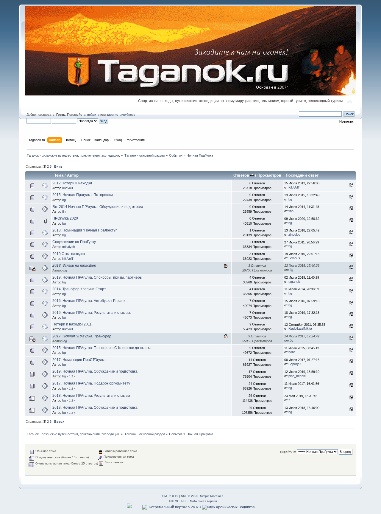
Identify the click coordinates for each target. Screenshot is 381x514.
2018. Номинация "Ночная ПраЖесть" (84, 230)
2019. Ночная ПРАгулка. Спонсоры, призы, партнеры (97, 277)
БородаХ (295, 364)
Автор (73, 175)
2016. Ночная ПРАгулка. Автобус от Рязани (89, 301)
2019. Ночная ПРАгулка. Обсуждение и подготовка (95, 371)
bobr (291, 352)
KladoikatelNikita (300, 328)
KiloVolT (68, 188)
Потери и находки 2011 (72, 324)
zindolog (294, 234)
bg (64, 200)
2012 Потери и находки (72, 183)
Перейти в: (288, 451)
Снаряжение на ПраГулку (74, 242)
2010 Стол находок (68, 254)
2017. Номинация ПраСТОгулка (79, 360)
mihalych (68, 246)
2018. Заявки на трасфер (74, 265)
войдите (93, 114)
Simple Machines (211, 496)
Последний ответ (302, 175)
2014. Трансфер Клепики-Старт (79, 289)
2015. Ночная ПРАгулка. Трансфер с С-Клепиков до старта (102, 348)
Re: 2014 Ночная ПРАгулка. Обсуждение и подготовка (97, 207)
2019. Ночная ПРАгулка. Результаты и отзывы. (91, 313)
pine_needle (297, 376)
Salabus (294, 258)
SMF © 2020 (189, 496)
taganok (294, 281)
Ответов (241, 175)
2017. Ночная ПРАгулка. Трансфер (81, 336)
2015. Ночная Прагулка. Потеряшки (82, 195)
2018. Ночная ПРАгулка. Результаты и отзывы (91, 395)
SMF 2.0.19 (170, 496)
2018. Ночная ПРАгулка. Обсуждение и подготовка (95, 407)
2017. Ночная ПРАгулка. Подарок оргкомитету (91, 383)
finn (64, 211)
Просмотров (269, 175)
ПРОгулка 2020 (65, 218)
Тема (58, 175)
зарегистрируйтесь (121, 114)
